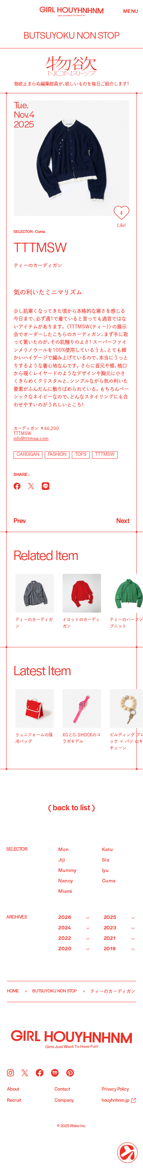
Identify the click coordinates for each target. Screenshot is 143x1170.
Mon (63, 849)
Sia (105, 860)
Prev (20, 521)
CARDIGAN (28, 454)
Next (122, 521)
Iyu (105, 870)
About (13, 1089)
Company (64, 1100)
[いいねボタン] (121, 213)
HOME (13, 991)
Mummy (67, 870)
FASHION (57, 454)
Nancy (65, 881)
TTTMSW (105, 454)
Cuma (109, 881)
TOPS (80, 454)
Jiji (61, 860)
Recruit (14, 1100)
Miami (65, 891)
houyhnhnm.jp (115, 1100)
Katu (107, 849)
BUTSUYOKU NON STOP (54, 991)
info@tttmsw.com (31, 438)
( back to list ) (71, 808)
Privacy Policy (115, 1089)
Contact (62, 1089)
